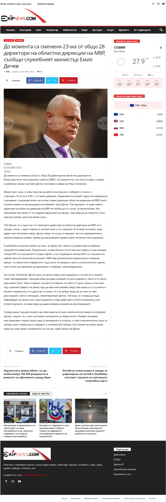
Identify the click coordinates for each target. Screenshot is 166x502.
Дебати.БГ (119, 464)
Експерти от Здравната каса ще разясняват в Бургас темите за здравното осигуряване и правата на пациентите (54, 431)
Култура (97, 29)
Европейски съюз (122, 474)
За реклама (75, 498)
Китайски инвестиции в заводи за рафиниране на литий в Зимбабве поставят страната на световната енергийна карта (84, 375)
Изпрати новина (45, 4)
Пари (85, 29)
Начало (10, 29)
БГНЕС (117, 459)
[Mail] (158, 4)
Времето (124, 29)
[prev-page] (102, 393)
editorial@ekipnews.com (34, 475)
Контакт (152, 498)
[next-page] (105, 393)
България (25, 29)
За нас (64, 498)
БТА (8, 71)
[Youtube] (163, 4)
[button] (161, 30)
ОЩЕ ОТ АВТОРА (41, 393)
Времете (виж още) (126, 41)
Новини (19, 40)
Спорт (110, 29)
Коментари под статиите (134, 498)
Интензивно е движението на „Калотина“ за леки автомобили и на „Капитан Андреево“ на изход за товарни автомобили (19, 431)
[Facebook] (153, 4)
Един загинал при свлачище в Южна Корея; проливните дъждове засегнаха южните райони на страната (91, 429)
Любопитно (70, 29)
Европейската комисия (125, 469)
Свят (39, 29)
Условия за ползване (111, 498)
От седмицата (142, 29)
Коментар (52, 29)
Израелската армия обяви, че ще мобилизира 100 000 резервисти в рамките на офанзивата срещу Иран (27, 374)
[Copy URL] (88, 80)
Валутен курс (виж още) (129, 96)
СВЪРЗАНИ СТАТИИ (16, 393)
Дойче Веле (119, 455)
